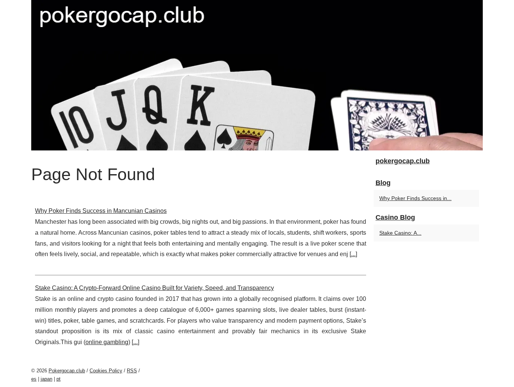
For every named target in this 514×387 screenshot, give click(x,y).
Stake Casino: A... (400, 233)
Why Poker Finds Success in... (415, 198)
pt (58, 379)
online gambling (106, 342)
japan (46, 379)
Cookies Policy (106, 370)
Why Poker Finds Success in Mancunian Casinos (101, 211)
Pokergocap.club (67, 370)
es (33, 379)
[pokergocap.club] (257, 75)
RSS (132, 370)
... (353, 254)
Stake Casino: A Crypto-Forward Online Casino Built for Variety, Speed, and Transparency (154, 288)
